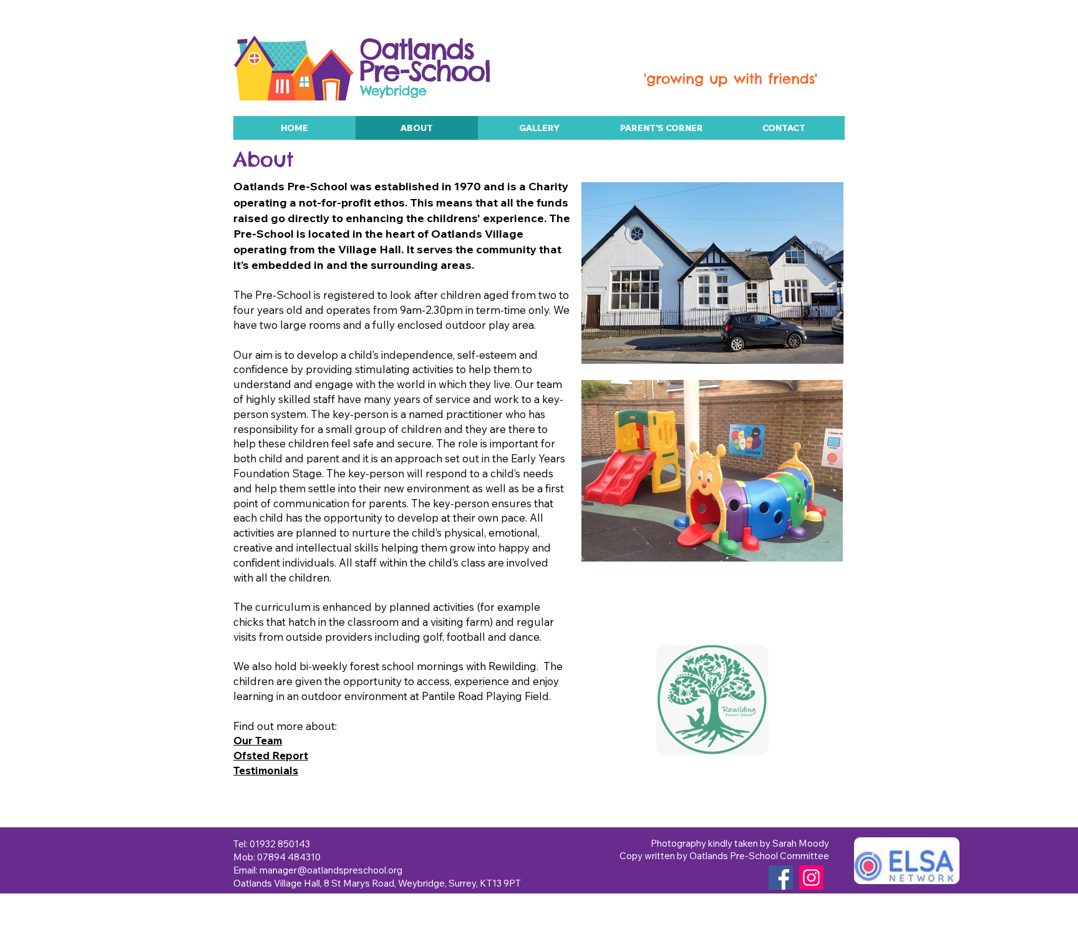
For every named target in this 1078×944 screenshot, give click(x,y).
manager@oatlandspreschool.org (331, 870)
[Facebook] (781, 877)
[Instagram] (811, 877)
